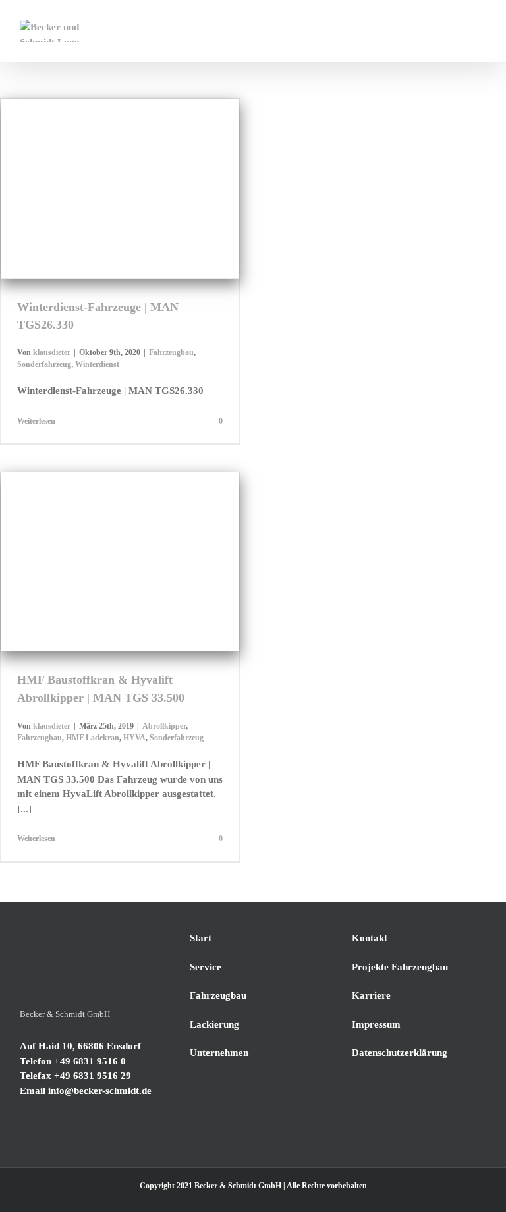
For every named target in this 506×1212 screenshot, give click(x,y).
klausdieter (51, 352)
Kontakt (369, 938)
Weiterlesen (36, 421)
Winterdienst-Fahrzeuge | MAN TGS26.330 (103, 160)
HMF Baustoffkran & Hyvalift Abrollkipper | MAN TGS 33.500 (103, 527)
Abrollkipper (52, 589)
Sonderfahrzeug (120, 222)
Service (205, 967)
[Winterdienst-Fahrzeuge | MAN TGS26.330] (120, 188)
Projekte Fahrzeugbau (400, 967)
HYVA (195, 589)
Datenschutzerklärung (399, 1052)
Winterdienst (173, 222)
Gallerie (136, 160)
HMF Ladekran (154, 589)
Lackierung (214, 1024)
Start (200, 938)
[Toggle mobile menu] (481, 27)
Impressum (376, 1024)
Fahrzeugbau (66, 222)
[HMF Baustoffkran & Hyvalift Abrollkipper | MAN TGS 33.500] (120, 561)
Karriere (371, 995)
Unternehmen (219, 1052)
